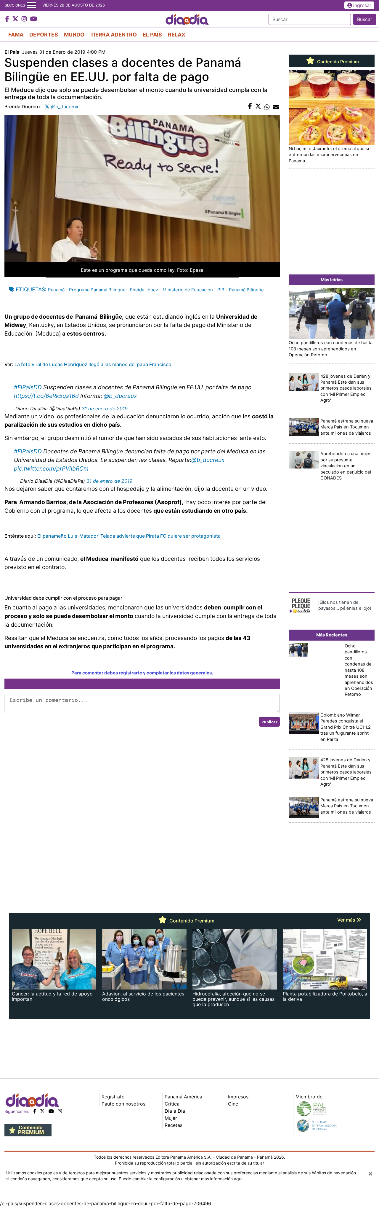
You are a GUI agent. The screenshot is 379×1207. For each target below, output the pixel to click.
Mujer (171, 1118)
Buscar (364, 19)
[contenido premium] (28, 1130)
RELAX (176, 34)
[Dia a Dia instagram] (25, 19)
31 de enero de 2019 (105, 409)
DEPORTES (43, 34)
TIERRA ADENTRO (113, 34)
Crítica (172, 1104)
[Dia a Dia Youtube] (33, 19)
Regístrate (113, 1097)
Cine (233, 1104)
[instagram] (60, 1111)
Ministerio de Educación (188, 290)
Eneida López (144, 290)
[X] (42, 1111)
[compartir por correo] (276, 106)
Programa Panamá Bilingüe (97, 290)
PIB (220, 290)
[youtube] (51, 1111)
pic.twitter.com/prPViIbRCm (51, 468)
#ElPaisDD (28, 451)
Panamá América (183, 1097)
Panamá (56, 290)
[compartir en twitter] (258, 106)
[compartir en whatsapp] (267, 106)
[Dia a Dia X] (16, 19)
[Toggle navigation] (31, 5)
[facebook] (34, 1111)
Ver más (346, 920)
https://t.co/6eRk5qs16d (46, 395)
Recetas (173, 1125)
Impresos (238, 1097)
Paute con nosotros (123, 1104)
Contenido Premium (337, 61)
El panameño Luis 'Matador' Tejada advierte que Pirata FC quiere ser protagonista (128, 536)
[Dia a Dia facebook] (8, 19)
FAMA (15, 34)
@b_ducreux (120, 395)
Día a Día (175, 1111)
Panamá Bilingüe (246, 290)
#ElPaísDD (28, 387)
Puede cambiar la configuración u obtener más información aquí (180, 1178)
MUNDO (74, 34)
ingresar (362, 5)
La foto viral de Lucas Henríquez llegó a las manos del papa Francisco (93, 364)
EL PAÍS (152, 34)
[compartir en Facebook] (250, 106)
